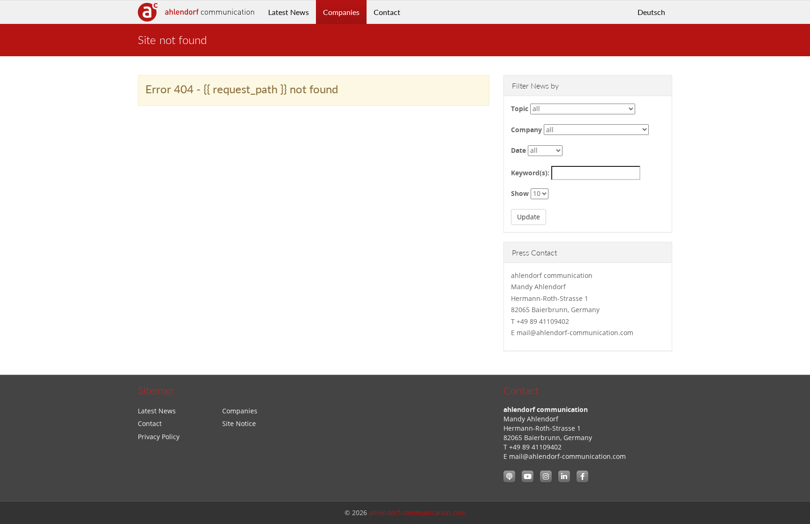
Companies (341, 11)
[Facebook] (582, 476)
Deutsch (651, 11)
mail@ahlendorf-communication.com (567, 456)
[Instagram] (546, 476)
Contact (387, 11)
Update (528, 216)
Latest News (288, 11)
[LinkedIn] (564, 476)
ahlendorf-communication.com (417, 512)
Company (526, 129)
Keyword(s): (530, 172)
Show (520, 193)
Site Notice (239, 423)
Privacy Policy (159, 436)
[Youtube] (527, 476)
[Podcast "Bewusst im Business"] (509, 476)
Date (518, 150)
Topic (519, 108)
